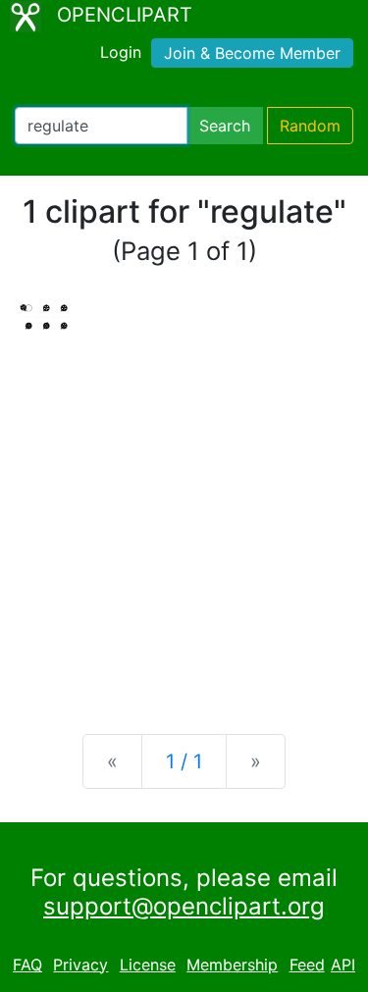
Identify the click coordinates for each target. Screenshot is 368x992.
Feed (307, 964)
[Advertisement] (184, 519)
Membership (232, 964)
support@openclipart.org (184, 906)
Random (310, 125)
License (148, 964)
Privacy (80, 964)
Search (224, 125)
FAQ (27, 964)
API (343, 964)
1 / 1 (184, 761)
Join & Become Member (252, 53)
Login (120, 52)
